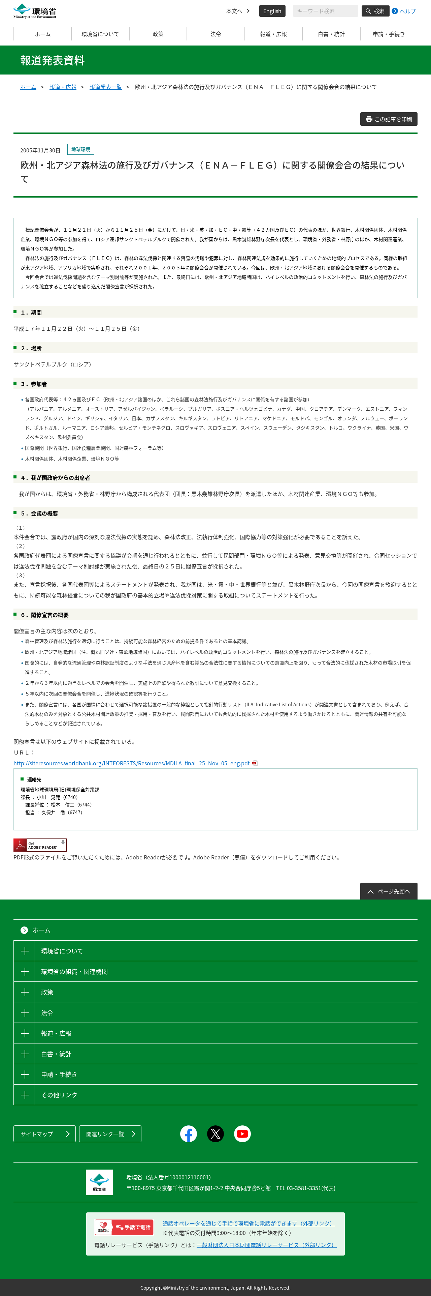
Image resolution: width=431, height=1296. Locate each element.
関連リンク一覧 (105, 1134)
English (272, 11)
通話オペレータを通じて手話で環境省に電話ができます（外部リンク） (249, 1223)
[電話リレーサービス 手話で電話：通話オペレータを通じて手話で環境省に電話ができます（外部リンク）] (124, 1227)
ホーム (43, 34)
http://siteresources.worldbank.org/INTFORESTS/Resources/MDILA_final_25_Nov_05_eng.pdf (131, 763)
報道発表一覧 (106, 87)
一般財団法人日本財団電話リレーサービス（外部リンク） (267, 1245)
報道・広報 (62, 87)
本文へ (234, 11)
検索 (379, 11)
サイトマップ (37, 1134)
